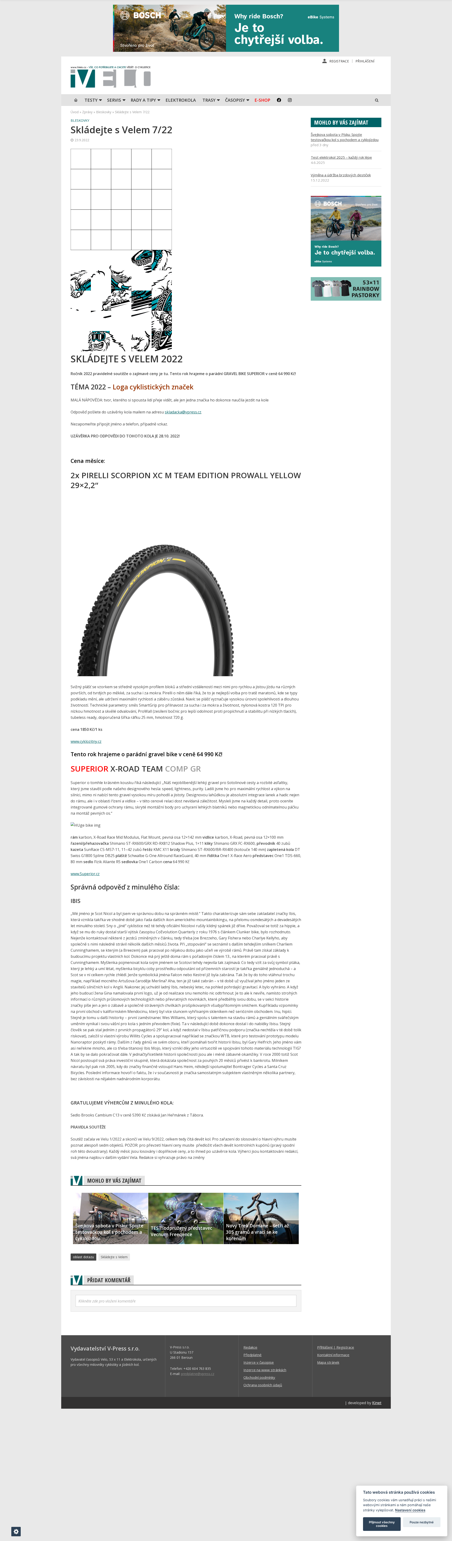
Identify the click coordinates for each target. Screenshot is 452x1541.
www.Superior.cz (85, 873)
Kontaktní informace (333, 1354)
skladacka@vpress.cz (183, 412)
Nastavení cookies (410, 1510)
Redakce (250, 1347)
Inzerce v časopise (258, 1362)
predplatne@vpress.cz (197, 1373)
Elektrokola (180, 100)
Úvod (75, 112)
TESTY (91, 100)
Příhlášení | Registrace (335, 1347)
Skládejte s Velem (114, 1257)
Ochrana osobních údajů (262, 1385)
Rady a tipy (143, 100)
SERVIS (114, 100)
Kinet (376, 1402)
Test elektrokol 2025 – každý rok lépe (341, 157)
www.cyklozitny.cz (86, 741)
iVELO (111, 78)
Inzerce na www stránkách (264, 1369)
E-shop (262, 100)
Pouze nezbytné (422, 1522)
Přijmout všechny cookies (382, 1524)
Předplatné (252, 1354)
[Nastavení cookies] (16, 1531)
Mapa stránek (328, 1362)
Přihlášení (364, 61)
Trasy (208, 100)
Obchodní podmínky (259, 1377)
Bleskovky (103, 112)
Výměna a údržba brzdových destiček (341, 175)
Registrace (339, 61)
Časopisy (235, 100)
